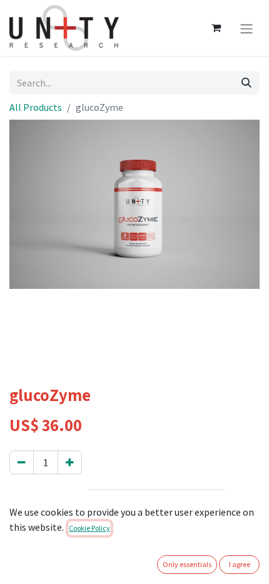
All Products (35, 107)
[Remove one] (21, 462)
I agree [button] (239, 564)
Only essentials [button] (187, 564)
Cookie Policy (89, 528)
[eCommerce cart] (215, 27)
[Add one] (70, 462)
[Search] (246, 83)
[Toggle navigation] (246, 27)
